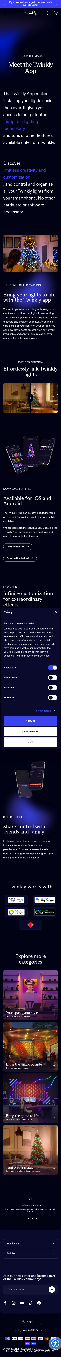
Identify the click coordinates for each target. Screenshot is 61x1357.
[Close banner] (56, 612)
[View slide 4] (36, 1218)
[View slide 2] (29, 1218)
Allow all (30, 720)
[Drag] (30, 398)
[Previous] (4, 4)
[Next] (56, 4)
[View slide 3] (32, 1218)
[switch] (52, 677)
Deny (31, 742)
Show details (43, 710)
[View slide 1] (25, 1218)
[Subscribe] (52, 1289)
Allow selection (30, 731)
